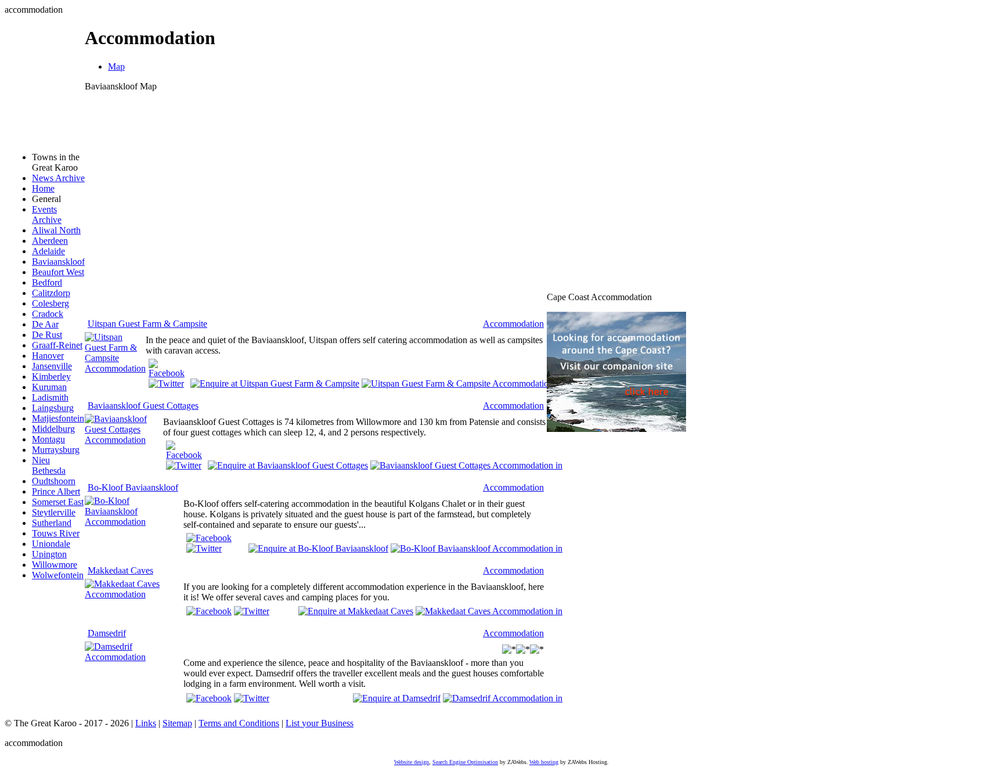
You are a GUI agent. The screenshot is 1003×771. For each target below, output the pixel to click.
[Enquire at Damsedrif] (397, 697)
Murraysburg (56, 450)
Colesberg (50, 303)
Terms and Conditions (239, 723)
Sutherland (51, 523)
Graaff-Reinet (57, 345)
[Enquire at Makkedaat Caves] (355, 610)
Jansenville (52, 366)
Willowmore (54, 565)
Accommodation (513, 324)
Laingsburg (53, 408)
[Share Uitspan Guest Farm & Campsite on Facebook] (167, 373)
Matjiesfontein (58, 418)
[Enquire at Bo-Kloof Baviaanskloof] (318, 548)
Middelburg (53, 429)
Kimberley (51, 376)
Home (43, 188)
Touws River (56, 533)
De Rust (47, 335)
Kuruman (49, 387)
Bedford (47, 282)
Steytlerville (53, 512)
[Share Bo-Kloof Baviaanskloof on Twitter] (204, 548)
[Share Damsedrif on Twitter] (251, 698)
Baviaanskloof (58, 261)
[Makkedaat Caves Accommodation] (134, 594)
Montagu (48, 439)
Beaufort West (58, 272)
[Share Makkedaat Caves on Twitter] (251, 611)
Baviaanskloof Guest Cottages (143, 405)
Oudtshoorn (53, 481)
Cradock (47, 314)
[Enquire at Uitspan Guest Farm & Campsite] (274, 383)
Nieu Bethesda (49, 465)
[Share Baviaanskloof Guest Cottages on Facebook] (184, 455)
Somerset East (58, 502)
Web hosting (543, 762)
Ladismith (50, 397)
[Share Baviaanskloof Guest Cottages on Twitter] (183, 465)
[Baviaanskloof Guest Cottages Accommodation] (124, 440)
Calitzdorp (51, 293)
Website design (411, 762)
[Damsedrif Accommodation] (134, 657)
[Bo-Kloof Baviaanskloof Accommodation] (134, 522)
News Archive (58, 178)
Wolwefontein (58, 575)
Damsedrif (107, 633)
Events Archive (47, 214)
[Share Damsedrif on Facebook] (209, 698)
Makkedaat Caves (120, 570)
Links (145, 723)
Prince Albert (56, 491)
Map (116, 66)
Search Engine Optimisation (465, 762)
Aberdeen (50, 241)
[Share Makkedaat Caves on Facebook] (209, 611)
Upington (49, 554)
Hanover (48, 356)
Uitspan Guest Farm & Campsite (147, 324)
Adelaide (48, 251)
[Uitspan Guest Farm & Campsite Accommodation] (115, 368)
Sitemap (177, 723)
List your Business (319, 723)
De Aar (45, 324)
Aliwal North (56, 230)
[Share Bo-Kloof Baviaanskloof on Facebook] (209, 538)
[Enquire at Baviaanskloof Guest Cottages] (288, 465)
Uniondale (51, 544)
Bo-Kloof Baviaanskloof (133, 487)
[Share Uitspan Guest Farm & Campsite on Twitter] (166, 383)
